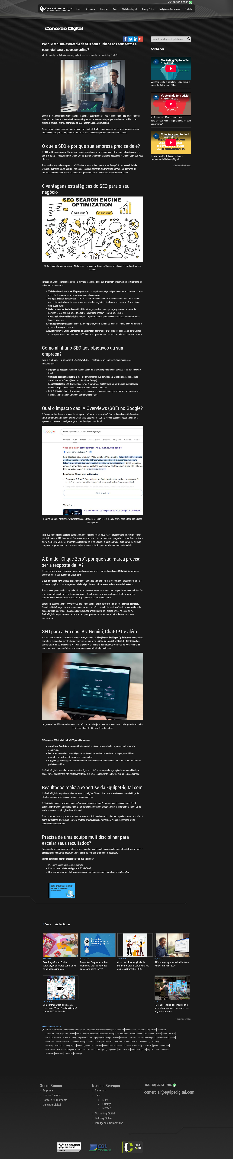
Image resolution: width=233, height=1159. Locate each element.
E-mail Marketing (69, 1038)
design (47, 1038)
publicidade (164, 1045)
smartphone (141, 1049)
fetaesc (140, 1038)
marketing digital (69, 1045)
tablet (157, 1049)
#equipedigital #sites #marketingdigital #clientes (66, 55)
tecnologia (165, 1049)
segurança (112, 1049)
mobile (105, 1045)
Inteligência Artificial (122, 1042)
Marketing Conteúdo (110, 55)
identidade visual (62, 1042)
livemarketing (145, 1042)
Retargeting (102, 1049)
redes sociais (50, 1049)
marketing (155, 1042)
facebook (123, 1038)
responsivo (82, 1049)
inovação (109, 1042)
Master (106, 1108)
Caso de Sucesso (122, 1034)
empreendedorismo (85, 1038)
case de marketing (107, 1034)
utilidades (59, 1053)
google (172, 1038)
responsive (72, 1049)
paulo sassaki (146, 1045)
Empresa (48, 1090)
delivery (172, 1034)
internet (135, 1042)
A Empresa (90, 9)
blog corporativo (62, 1034)
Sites (115, 9)
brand (72, 1034)
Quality (106, 1104)
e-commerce (56, 1038)
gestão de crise (162, 1038)
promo (155, 1045)
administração (130, 1030)
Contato (188, 9)
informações (99, 1042)
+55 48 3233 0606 (178, 2)
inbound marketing (78, 1042)
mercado (98, 1045)
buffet (78, 1034)
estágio (108, 1038)
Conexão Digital (52, 1105)
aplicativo (152, 1030)
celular (132, 1034)
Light (105, 1100)
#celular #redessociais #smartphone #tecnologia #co (65, 1030)
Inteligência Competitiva (169, 9)
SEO (119, 1049)
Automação (49, 1034)
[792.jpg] (61, 890)
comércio (140, 1034)
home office (49, 1042)
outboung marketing (131, 1045)
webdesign (78, 1053)
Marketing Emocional (85, 1045)
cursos (158, 1034)
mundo (119, 1045)
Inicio (78, 9)
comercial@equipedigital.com (169, 1092)
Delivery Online (148, 9)
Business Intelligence (90, 1034)
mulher (112, 1045)
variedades (69, 1053)
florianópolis (150, 1038)
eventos (116, 1038)
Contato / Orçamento (55, 1100)
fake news (132, 1038)
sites (133, 1049)
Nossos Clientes (52, 1095)
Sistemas (104, 9)
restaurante (92, 1049)
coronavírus (149, 1034)
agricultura (142, 1030)
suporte (150, 1049)
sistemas (126, 1049)
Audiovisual (161, 1030)
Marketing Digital (129, 9)
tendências (49, 1053)
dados (164, 1034)
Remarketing (61, 1049)
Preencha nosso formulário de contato (65, 865)
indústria (90, 1042)
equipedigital (94, 55)
